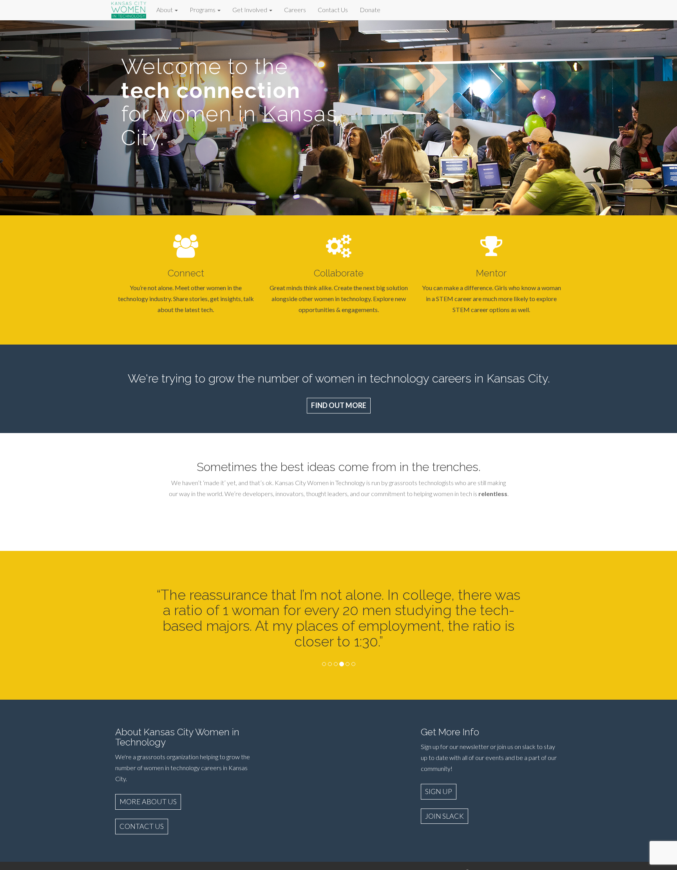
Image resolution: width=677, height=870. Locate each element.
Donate (370, 9)
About (165, 9)
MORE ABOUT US (148, 801)
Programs (203, 9)
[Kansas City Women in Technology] (128, 9)
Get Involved (250, 9)
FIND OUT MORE (338, 405)
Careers (295, 9)
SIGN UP (438, 791)
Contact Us (333, 9)
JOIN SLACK (444, 816)
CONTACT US (141, 826)
